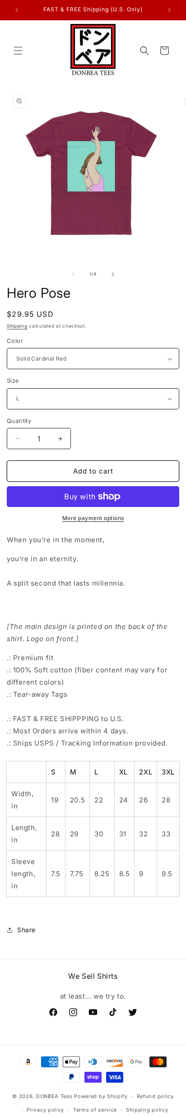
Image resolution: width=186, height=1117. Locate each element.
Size (13, 380)
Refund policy (155, 1096)
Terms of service (95, 1110)
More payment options (93, 518)
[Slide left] (73, 274)
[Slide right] (113, 274)
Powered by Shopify (101, 1096)
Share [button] (26, 930)
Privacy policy (45, 1110)
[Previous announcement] (17, 10)
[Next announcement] (169, 10)
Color (15, 340)
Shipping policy (147, 1110)
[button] (18, 51)
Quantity (19, 420)
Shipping (17, 326)
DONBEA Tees (54, 1096)
